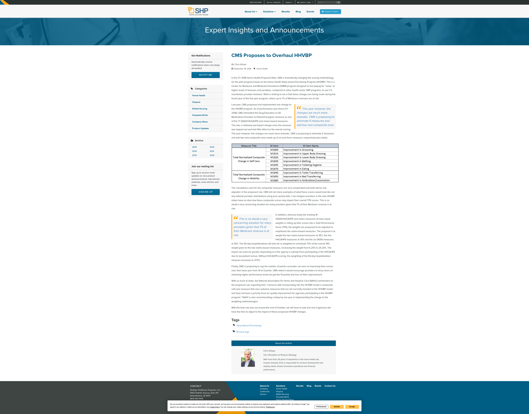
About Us (250, 11)
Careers (263, 394)
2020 (212, 155)
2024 (194, 151)
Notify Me (205, 74)
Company (264, 389)
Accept (352, 407)
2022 (212, 147)
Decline (337, 407)
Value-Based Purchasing (248, 325)
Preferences (321, 407)
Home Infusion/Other (285, 400)
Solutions (268, 11)
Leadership (264, 391)
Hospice (196, 102)
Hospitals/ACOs (200, 115)
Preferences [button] (270, 407)
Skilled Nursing (199, 108)
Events (310, 11)
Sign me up (206, 191)
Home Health (198, 95)
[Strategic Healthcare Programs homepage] (198, 11)
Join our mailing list (274, 2)
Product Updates (200, 128)
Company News (200, 122)
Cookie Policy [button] (215, 407)
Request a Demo (331, 11)
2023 (194, 155)
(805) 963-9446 (256, 2)
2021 (212, 151)
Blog (298, 11)
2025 (194, 147)
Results (286, 11)
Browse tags (242, 331)
